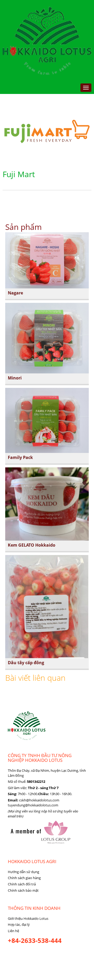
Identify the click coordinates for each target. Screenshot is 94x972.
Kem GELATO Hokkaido (31, 545)
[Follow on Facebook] (11, 953)
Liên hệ (13, 930)
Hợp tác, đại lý (19, 924)
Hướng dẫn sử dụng (23, 871)
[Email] (20, 953)
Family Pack (20, 457)
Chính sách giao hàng (24, 877)
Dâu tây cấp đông (26, 662)
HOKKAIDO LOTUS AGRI (32, 861)
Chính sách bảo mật (23, 890)
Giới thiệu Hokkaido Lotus (28, 918)
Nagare (15, 293)
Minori (15, 378)
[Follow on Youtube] (31, 953)
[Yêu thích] (42, 953)
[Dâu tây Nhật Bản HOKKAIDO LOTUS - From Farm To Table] (47, 40)
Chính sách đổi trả (22, 884)
